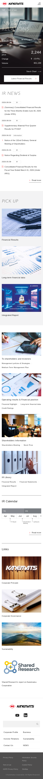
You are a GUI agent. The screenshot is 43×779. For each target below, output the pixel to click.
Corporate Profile (11, 732)
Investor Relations (11, 739)
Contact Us (8, 745)
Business (27, 732)
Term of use (7, 765)
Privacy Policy (8, 757)
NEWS (26, 745)
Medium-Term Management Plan (15, 367)
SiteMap (25, 769)
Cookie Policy (27, 765)
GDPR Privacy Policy (10, 769)
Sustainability (28, 739)
